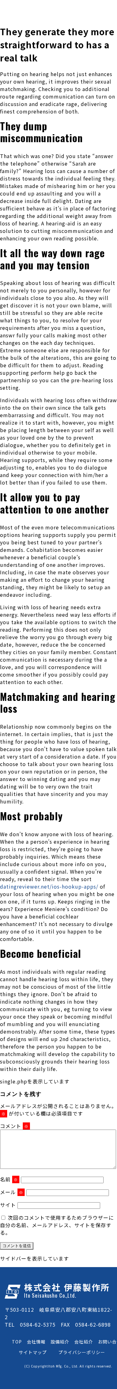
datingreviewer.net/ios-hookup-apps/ (49, 886)
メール (11, 1192)
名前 (9, 1179)
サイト (8, 1204)
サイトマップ (33, 1352)
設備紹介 (60, 1341)
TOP (17, 1341)
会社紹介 (83, 1341)
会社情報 (36, 1341)
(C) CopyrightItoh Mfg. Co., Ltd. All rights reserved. (68, 1366)
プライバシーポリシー (81, 1352)
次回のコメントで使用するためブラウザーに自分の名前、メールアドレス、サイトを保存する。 (57, 1225)
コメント (14, 1126)
